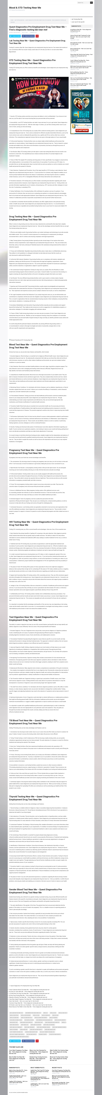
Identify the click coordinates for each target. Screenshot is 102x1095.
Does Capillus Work (29, 1020)
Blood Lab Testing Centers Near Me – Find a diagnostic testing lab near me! (59, 1058)
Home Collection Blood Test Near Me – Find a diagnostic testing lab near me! (29, 989)
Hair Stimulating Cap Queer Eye (52, 1022)
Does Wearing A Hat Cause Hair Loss (44, 1020)
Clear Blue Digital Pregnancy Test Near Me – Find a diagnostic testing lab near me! (30, 999)
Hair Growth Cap (13, 1022)
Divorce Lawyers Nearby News (20, 1092)
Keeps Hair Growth (14, 1024)
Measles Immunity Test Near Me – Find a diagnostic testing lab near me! (28, 997)
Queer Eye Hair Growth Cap (31, 1031)
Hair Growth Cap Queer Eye (26, 1022)
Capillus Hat (55, 1015)
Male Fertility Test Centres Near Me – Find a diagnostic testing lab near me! (59, 1052)
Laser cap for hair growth (77, 22)
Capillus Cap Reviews (25, 1015)
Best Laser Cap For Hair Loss (16, 1012)
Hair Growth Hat (38, 1022)
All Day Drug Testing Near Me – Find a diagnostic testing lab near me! (27, 995)
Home (12, 20)
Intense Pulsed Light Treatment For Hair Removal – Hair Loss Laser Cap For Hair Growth (80, 37)
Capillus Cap (53, 1012)
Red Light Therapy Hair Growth (17, 1034)
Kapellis (64, 1022)
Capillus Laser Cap (14, 1017)
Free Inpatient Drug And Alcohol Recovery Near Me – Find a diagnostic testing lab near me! (40, 1078)
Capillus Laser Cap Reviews (41, 1017)
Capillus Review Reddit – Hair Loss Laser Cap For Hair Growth (17, 1076)
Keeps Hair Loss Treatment (16, 1027)
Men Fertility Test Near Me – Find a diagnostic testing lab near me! (17, 1058)
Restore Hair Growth (31, 1034)
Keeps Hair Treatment (29, 1027)
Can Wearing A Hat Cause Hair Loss (33, 1012)
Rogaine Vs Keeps (43, 1034)
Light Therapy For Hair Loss (16, 1031)
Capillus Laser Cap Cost (26, 1017)
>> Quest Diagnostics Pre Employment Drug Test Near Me (24, 985)
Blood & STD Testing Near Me (25, 7)
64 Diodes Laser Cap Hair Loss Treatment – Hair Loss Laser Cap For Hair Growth (30, 1005)
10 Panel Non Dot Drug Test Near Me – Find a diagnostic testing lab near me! (29, 993)
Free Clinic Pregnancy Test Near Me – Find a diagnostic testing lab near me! (18, 1052)
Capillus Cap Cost (63, 1012)
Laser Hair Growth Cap (50, 1029)
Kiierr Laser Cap (23, 1029)
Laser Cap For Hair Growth (36, 1029)
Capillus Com (36, 1015)
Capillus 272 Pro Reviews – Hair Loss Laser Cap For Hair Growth (18, 1082)
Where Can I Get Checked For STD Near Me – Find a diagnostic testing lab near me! (39, 1052)
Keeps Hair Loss (24, 1024)
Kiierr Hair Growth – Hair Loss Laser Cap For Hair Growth (24, 1001)
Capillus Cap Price (14, 1015)
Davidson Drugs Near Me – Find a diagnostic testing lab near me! (26, 1003)
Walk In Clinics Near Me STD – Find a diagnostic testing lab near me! (18, 1071)
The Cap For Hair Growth (54, 1034)
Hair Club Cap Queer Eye (60, 1020)
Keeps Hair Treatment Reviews (59, 1027)
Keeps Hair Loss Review (36, 1024)
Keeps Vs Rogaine (13, 1029)
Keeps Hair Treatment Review (43, 1027)
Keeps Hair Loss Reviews (49, 1024)
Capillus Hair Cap (46, 1015)
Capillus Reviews (53, 1017)
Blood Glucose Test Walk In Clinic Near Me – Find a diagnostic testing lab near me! (30, 1007)
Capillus (45, 1012)
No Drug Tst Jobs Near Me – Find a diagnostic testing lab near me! (26, 991)
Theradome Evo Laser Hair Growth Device (19, 1036)
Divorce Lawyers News (14, 32)
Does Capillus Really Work (16, 1020)
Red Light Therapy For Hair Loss (47, 1031)
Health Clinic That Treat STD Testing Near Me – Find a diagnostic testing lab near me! (40, 1071)
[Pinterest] (37, 36)
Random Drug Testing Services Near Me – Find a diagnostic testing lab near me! (38, 1058)
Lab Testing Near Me (19, 20)
